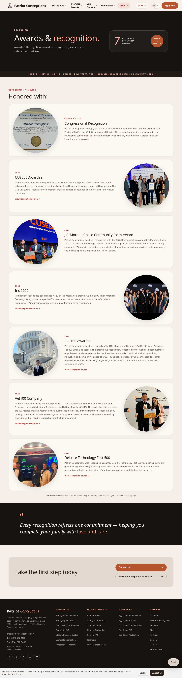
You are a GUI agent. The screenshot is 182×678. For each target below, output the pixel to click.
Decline (143, 673)
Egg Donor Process (127, 620)
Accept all (157, 673)
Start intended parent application (141, 576)
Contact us (141, 567)
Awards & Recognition (160, 620)
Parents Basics (94, 615)
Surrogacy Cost (94, 625)
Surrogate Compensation (67, 625)
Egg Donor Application (129, 635)
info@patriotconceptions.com (20, 634)
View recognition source (27, 199)
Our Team (154, 615)
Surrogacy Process (64, 620)
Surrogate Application (66, 640)
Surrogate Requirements (67, 615)
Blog (152, 630)
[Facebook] (10, 657)
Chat (173, 662)
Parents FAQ (93, 635)
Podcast (154, 635)
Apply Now (170, 5)
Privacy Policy (14, 674)
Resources (107, 5)
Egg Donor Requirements (130, 615)
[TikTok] (23, 657)
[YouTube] (37, 657)
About (123, 5)
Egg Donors (91, 5)
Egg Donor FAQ (125, 630)
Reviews (154, 625)
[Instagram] (16, 657)
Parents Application (96, 630)
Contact (153, 645)
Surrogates (58, 5)
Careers (153, 640)
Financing (91, 640)
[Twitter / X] (30, 657)
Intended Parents (75, 5)
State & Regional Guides (67, 635)
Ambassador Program (66, 645)
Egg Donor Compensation (130, 625)
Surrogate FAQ (62, 630)
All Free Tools (156, 649)
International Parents (96, 645)
